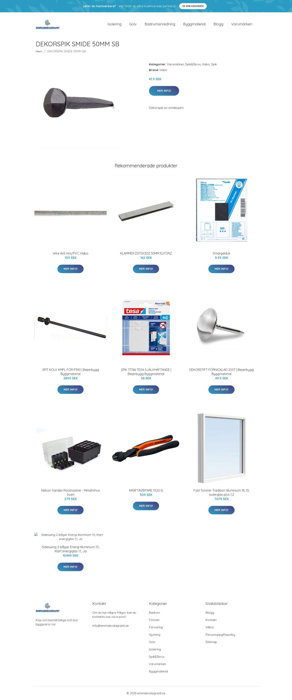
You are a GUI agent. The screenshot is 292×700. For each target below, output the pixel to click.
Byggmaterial (194, 24)
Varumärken (241, 24)
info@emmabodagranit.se (110, 626)
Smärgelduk (221, 253)
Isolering (114, 24)
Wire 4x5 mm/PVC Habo (70, 253)
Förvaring (156, 627)
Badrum (154, 612)
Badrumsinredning (160, 24)
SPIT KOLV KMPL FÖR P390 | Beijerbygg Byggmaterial (70, 372)
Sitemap (211, 642)
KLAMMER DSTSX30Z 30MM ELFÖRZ (146, 253)
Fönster (154, 620)
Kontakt (211, 620)
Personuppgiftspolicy (220, 634)
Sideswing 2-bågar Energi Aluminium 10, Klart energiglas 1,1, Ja (70, 549)
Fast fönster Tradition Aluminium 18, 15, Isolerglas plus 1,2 (221, 492)
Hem (39, 51)
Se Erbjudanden (193, 6)
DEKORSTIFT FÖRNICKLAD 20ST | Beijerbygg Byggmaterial (221, 372)
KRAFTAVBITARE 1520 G (146, 490)
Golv (133, 24)
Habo (206, 64)
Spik (214, 64)
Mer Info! (164, 91)
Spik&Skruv (193, 64)
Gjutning (154, 634)
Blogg (218, 24)
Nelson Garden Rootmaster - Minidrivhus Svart (70, 492)
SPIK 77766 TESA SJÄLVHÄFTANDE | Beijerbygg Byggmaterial (146, 372)
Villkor (210, 627)
